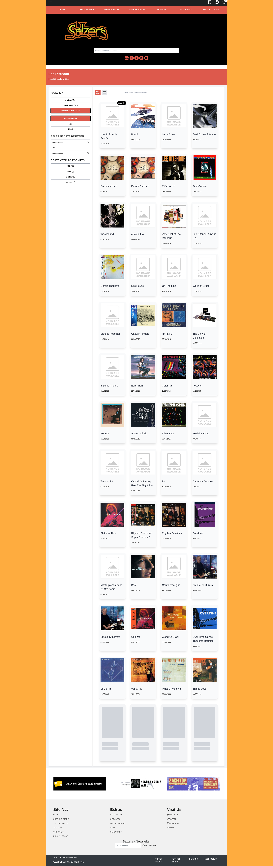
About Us (161, 10)
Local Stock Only (70, 105)
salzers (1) (70, 182)
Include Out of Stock (70, 111)
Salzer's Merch (137, 10)
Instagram (174, 823)
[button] (87, 9)
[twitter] (136, 58)
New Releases (111, 10)
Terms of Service (176, 860)
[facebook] (131, 58)
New (70, 124)
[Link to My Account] (217, 3)
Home (55, 815)
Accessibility (211, 859)
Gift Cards (186, 10)
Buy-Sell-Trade (211, 10)
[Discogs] (126, 58)
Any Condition (70, 118)
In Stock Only (70, 100)
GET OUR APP (116, 832)
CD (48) (70, 166)
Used (70, 129)
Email (171, 828)
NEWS (112, 828)
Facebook (173, 815)
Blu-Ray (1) (70, 177)
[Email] (146, 58)
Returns (193, 859)
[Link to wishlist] (210, 3)
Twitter (173, 819)
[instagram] (141, 58)
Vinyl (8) (70, 171)
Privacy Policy (158, 860)
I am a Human (150, 845)
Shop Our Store (61, 819)
